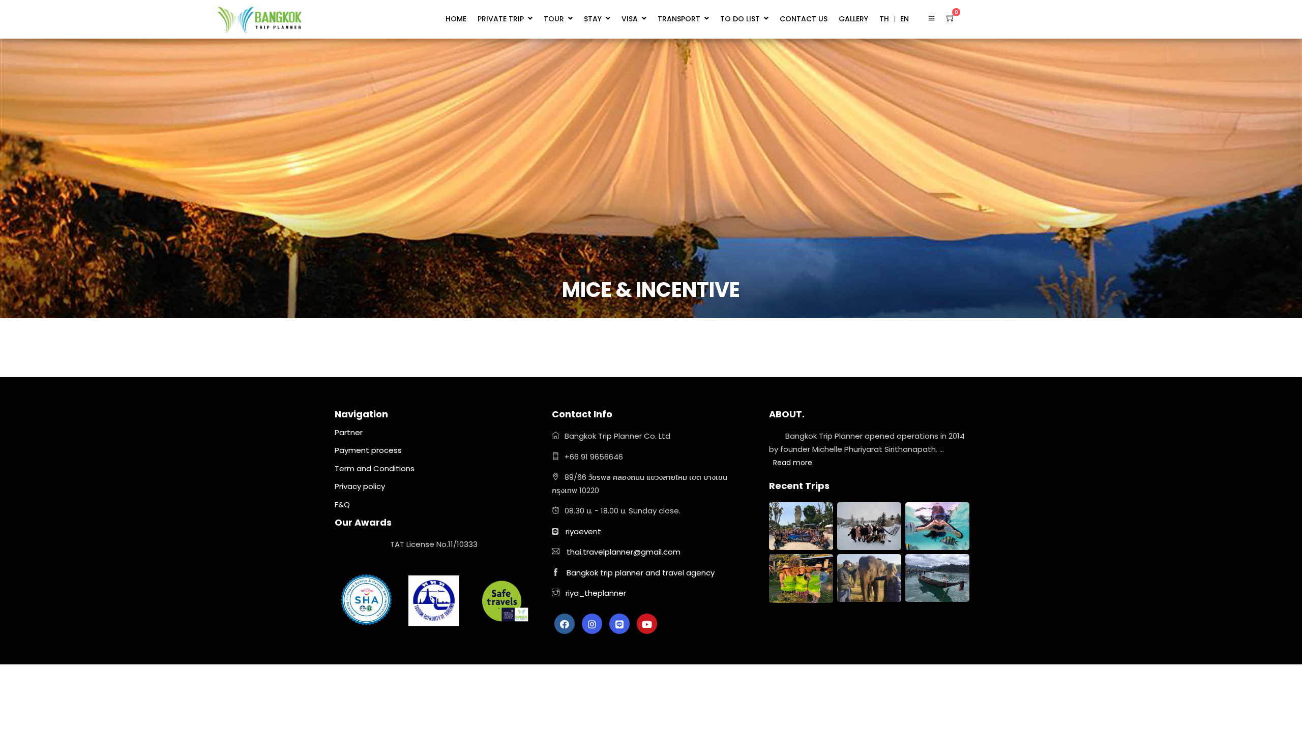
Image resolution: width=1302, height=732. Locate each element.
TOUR (554, 19)
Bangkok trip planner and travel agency (641, 572)
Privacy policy (360, 486)
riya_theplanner (595, 593)
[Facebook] (564, 624)
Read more (792, 463)
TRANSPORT (679, 19)
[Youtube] (647, 624)
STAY (593, 19)
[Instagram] (592, 624)
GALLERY (853, 19)
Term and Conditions (375, 468)
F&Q (342, 504)
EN (904, 19)
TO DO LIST (740, 19)
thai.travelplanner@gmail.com (623, 551)
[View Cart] (950, 17)
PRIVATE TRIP (501, 19)
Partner (349, 432)
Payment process (368, 450)
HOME (456, 19)
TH (884, 19)
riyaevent (583, 531)
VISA (630, 19)
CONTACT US (803, 19)
